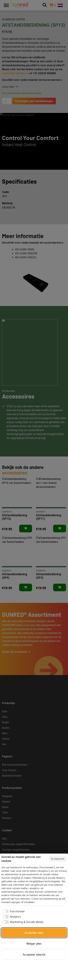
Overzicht (59, 858)
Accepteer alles (34, 933)
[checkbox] (12, 911)
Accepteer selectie (34, 954)
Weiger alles (34, 943)
